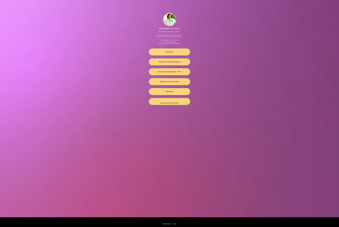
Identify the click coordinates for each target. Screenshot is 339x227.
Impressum (167, 224)
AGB (174, 224)
